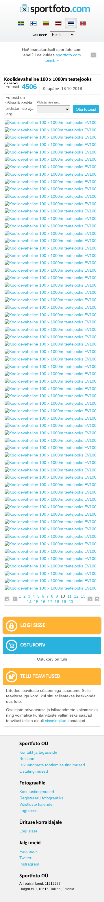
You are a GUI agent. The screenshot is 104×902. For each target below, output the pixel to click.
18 (57, 601)
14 (29, 601)
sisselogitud (55, 720)
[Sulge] (93, 57)
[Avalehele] (55, 13)
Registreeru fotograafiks (41, 798)
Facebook (28, 851)
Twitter (25, 857)
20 (70, 601)
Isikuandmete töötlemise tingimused (52, 765)
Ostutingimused (33, 771)
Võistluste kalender (36, 804)
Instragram (29, 864)
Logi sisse (28, 810)
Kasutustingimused (36, 791)
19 (64, 601)
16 (43, 601)
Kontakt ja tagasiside (38, 752)
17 (50, 601)
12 (76, 596)
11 (69, 596)
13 (83, 596)
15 (36, 601)
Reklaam (27, 758)
